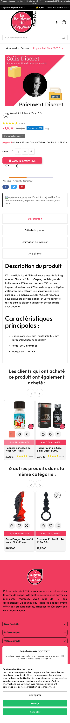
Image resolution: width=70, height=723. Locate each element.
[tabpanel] (35, 85)
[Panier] (65, 22)
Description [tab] (35, 218)
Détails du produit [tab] (35, 230)
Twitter (14, 187)
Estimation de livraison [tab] (35, 241)
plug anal (7, 142)
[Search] (63, 37)
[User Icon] (57, 22)
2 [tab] (36, 105)
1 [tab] (33, 105)
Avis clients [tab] (35, 253)
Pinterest (22, 187)
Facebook (5, 187)
